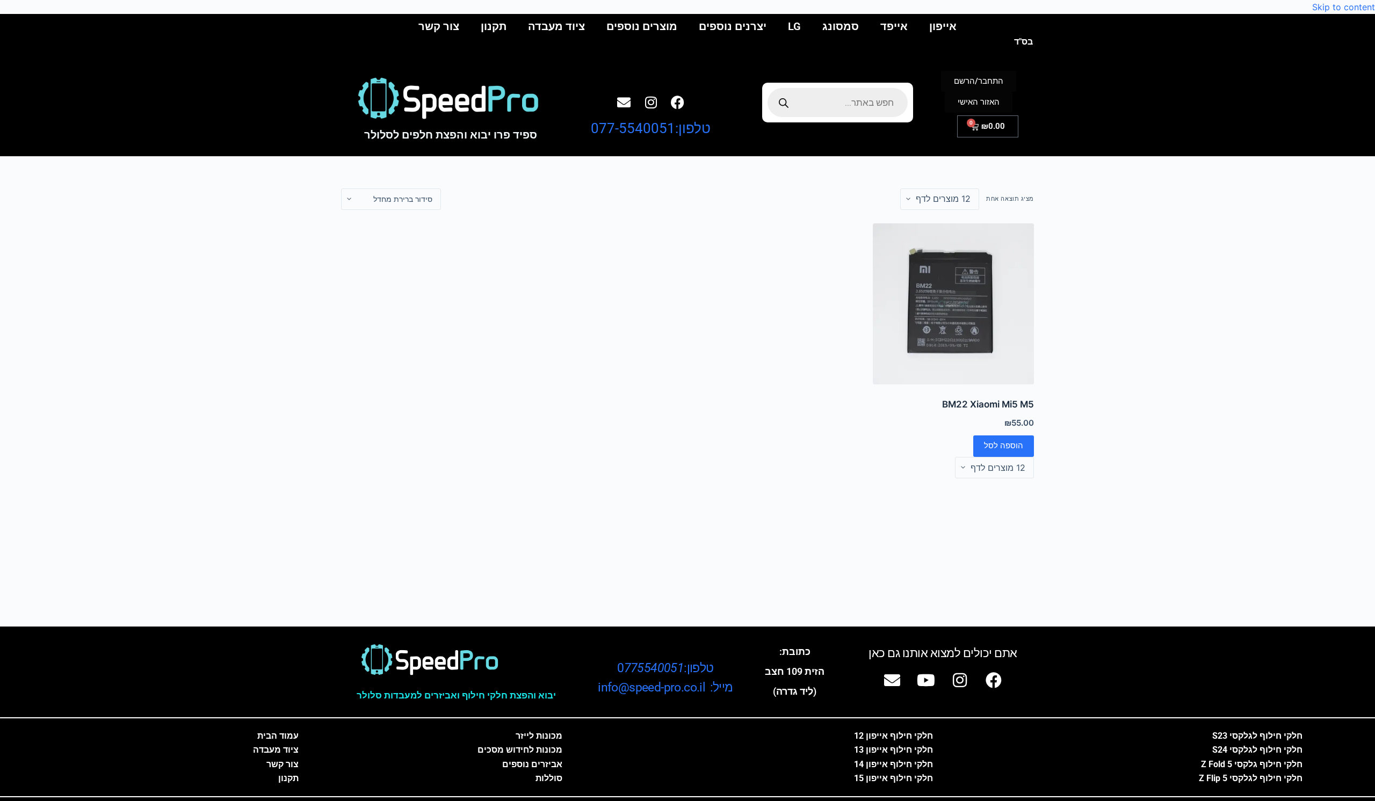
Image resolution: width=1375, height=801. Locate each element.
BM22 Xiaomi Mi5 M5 (988, 404)
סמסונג (840, 26)
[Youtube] (925, 680)
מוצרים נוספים (641, 26)
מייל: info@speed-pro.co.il (665, 687)
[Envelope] (624, 102)
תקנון (493, 26)
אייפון (943, 26)
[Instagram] (651, 102)
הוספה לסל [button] (1003, 445)
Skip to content (1343, 7)
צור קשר (438, 26)
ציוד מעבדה (556, 26)
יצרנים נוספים (732, 26)
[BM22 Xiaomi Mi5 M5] (953, 303)
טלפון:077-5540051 (651, 128)
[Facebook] (677, 102)
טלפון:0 (665, 668)
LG (794, 26)
